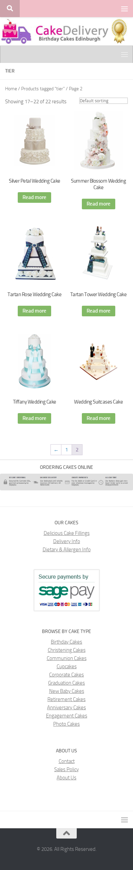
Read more (34, 197)
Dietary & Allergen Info (67, 549)
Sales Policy (66, 769)
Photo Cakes (66, 724)
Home (11, 89)
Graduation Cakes (66, 683)
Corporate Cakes (66, 675)
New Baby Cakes (66, 691)
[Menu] (124, 8)
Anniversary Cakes (66, 707)
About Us (66, 778)
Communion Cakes (67, 658)
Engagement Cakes (66, 716)
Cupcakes (67, 666)
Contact (67, 761)
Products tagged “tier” (43, 89)
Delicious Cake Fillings (67, 533)
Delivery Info (66, 541)
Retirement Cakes (66, 699)
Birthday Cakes (66, 642)
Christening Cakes (67, 650)
